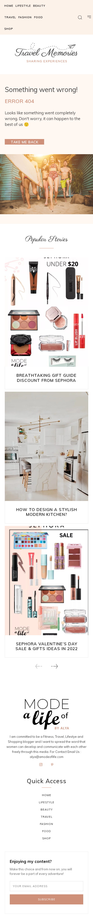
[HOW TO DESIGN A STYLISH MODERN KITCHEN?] (46, 446)
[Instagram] (41, 764)
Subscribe (46, 899)
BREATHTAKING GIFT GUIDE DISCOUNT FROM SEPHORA (46, 378)
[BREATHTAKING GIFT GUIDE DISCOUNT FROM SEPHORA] (46, 312)
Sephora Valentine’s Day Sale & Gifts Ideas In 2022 (47, 646)
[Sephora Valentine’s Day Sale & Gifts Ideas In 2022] (46, 580)
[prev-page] (39, 666)
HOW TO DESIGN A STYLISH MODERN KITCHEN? (46, 512)
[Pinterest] (52, 764)
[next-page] (54, 666)
